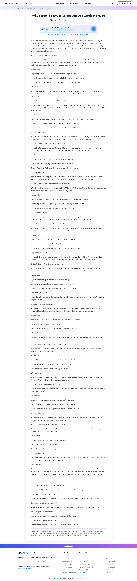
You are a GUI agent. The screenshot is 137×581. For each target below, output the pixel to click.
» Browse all (82, 572)
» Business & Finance (67, 561)
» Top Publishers (110, 561)
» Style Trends (82, 561)
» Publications (109, 564)
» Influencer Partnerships (86, 567)
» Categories (109, 556)
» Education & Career (67, 559)
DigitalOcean (88, 578)
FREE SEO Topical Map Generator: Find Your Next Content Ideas (68, 34)
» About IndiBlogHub (111, 567)
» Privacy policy (109, 570)
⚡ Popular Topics (58, 3)
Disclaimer (57, 535)
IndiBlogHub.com (58, 578)
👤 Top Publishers (72, 3)
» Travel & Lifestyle (66, 556)
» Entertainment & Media (68, 572)
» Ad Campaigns (83, 559)
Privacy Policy (69, 535)
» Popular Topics (110, 559)
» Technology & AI (66, 567)
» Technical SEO (83, 570)
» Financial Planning (84, 564)
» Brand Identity (83, 556)
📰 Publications (86, 3)
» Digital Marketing (66, 564)
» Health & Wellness (67, 570)
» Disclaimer (108, 572)
